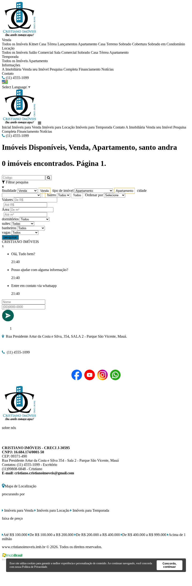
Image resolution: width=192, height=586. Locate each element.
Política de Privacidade (34, 566)
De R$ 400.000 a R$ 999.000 (144, 535)
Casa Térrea (48, 44)
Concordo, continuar (169, 565)
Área (5, 209)
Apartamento (87, 44)
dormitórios (10, 219)
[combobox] (44, 191)
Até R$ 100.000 (15, 535)
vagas (6, 232)
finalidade (9, 191)
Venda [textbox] (44, 191)
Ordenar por (94, 195)
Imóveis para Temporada (94, 127)
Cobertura (139, 44)
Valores (7, 200)
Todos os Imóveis (15, 44)
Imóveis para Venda (26, 127)
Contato (8, 73)
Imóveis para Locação (58, 127)
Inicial (6, 127)
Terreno (112, 44)
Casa (101, 44)
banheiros (9, 228)
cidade (142, 191)
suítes (6, 223)
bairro (51, 195)
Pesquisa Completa (64, 69)
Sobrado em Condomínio (166, 44)
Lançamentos (67, 44)
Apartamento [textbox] (124, 191)
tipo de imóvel (63, 191)
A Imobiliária (11, 69)
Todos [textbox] (77, 195)
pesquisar (10, 237)
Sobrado (125, 44)
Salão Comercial (41, 52)
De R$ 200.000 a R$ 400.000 (98, 535)
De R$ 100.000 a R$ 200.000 (52, 535)
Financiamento (89, 69)
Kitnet (33, 44)
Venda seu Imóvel (35, 69)
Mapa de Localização (20, 486)
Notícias (107, 69)
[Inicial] (19, 36)
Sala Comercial (65, 52)
